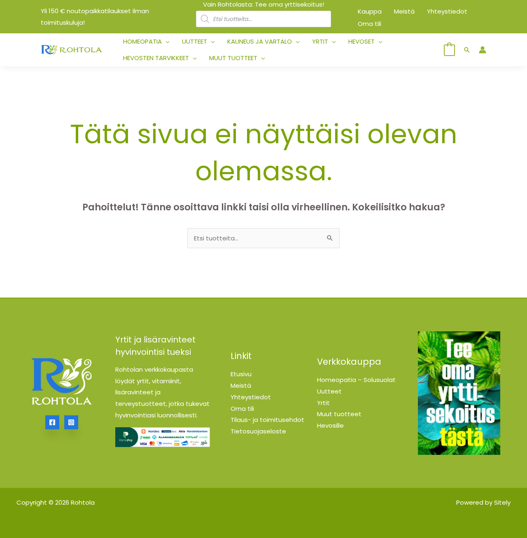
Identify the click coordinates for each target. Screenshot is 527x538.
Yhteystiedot (251, 397)
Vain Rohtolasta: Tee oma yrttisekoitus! (263, 4)
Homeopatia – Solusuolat (356, 379)
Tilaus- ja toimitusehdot (267, 419)
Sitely (502, 502)
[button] (166, 41)
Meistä (241, 385)
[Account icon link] (482, 50)
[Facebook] (52, 422)
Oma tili (242, 408)
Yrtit (323, 402)
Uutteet (329, 391)
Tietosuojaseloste (258, 431)
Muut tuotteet (339, 414)
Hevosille (330, 425)
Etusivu (241, 374)
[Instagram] (71, 422)
